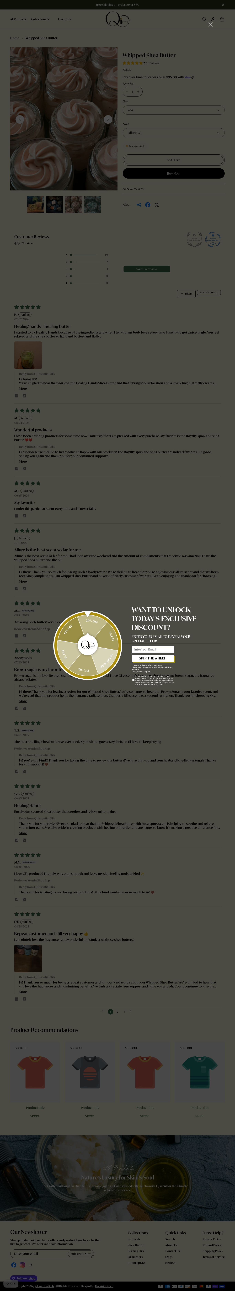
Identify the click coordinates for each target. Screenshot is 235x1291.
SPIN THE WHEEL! (153, 658)
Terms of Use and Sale (157, 678)
